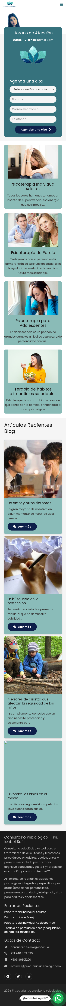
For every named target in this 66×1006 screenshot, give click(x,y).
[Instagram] (28, 976)
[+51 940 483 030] (7, 953)
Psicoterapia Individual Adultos (25, 912)
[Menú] (61, 4)
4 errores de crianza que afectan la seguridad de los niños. (31, 703)
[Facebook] (7, 976)
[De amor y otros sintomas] (33, 442)
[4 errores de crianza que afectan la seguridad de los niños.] (33, 639)
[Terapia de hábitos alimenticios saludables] (33, 367)
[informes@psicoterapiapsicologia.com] (7, 966)
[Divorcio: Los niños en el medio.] (33, 743)
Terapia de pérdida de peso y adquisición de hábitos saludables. (32, 930)
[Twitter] (18, 976)
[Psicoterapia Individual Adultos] (33, 162)
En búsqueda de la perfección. (23, 601)
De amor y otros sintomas (29, 503)
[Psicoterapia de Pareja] (33, 230)
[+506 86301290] (7, 959)
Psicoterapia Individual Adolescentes (29, 923)
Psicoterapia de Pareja (19, 917)
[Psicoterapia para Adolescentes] (33, 298)
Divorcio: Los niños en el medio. (27, 796)
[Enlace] (10, 4)
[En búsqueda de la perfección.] (33, 538)
